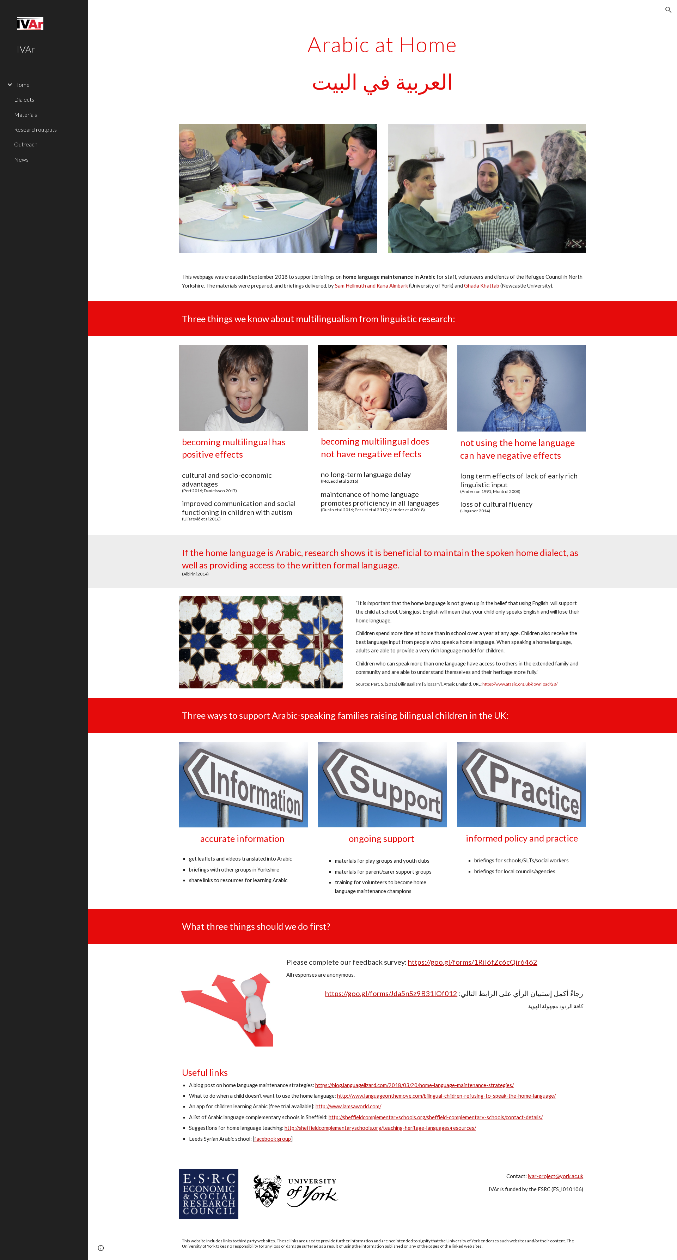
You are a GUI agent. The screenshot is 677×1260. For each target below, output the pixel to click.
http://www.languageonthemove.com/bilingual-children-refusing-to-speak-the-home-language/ (446, 1096)
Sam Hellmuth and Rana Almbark (371, 286)
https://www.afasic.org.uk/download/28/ (519, 684)
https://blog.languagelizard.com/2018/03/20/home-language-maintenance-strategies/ (414, 1085)
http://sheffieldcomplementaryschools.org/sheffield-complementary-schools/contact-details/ (436, 1117)
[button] (668, 9)
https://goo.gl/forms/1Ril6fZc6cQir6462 (472, 962)
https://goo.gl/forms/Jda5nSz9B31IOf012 (391, 993)
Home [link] (22, 84)
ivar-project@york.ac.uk (555, 1176)
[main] (383, 63)
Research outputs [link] (35, 129)
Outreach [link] (25, 144)
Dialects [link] (24, 99)
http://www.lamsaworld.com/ (348, 1106)
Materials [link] (25, 114)
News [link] (21, 159)
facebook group (272, 1139)
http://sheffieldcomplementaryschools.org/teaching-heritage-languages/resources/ (380, 1128)
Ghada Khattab (481, 286)
